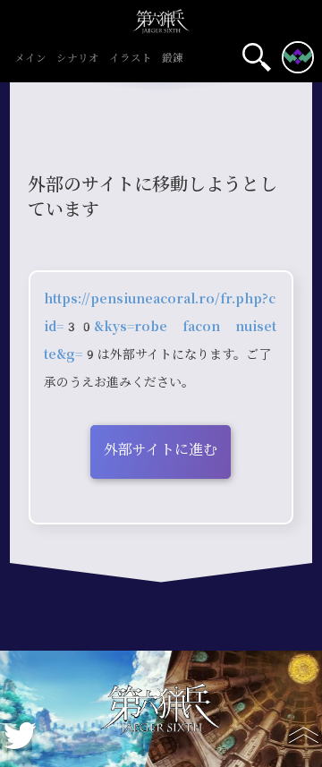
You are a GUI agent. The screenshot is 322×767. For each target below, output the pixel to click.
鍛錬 (172, 59)
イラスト (130, 59)
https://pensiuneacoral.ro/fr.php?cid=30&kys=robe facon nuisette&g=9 (160, 327)
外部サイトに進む (160, 449)
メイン (30, 59)
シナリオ (77, 59)
